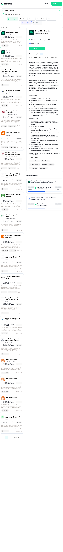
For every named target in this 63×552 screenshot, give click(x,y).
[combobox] (31, 14)
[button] (60, 10)
